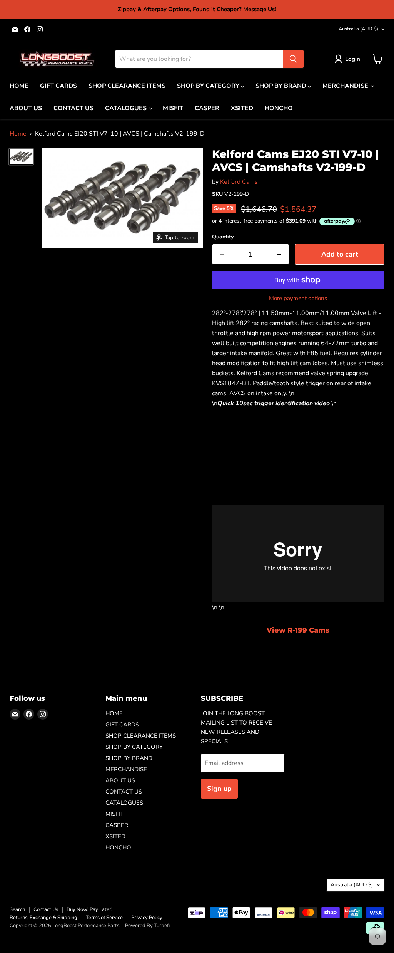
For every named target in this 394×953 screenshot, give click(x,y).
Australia (358, 28)
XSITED (242, 108)
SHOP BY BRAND (281, 86)
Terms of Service (104, 917)
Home (18, 133)
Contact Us (45, 909)
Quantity (223, 237)
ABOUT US (26, 108)
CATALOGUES (126, 108)
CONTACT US (73, 108)
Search (17, 909)
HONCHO (279, 108)
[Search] (293, 59)
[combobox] (199, 59)
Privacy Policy (146, 917)
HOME (19, 86)
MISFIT (173, 108)
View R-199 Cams (298, 630)
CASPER (207, 108)
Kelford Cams (239, 182)
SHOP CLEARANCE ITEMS (126, 86)
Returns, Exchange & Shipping (43, 917)
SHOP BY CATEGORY (209, 86)
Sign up (219, 788)
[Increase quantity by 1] (279, 254)
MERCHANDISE (346, 86)
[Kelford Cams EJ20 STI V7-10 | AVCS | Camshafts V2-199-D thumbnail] (21, 156)
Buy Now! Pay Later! (89, 909)
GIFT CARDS (58, 86)
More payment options (298, 298)
